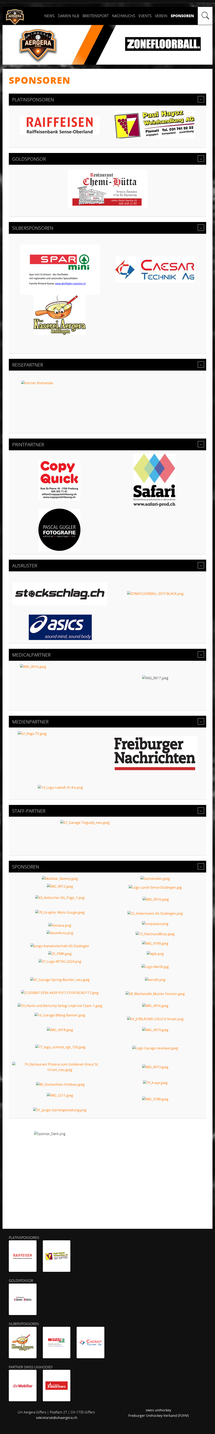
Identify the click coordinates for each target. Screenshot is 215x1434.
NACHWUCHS (123, 15)
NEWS (49, 15)
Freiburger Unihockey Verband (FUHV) (158, 1415)
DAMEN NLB (68, 15)
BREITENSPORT (96, 15)
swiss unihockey (158, 1410)
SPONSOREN (182, 15)
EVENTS (145, 15)
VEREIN (161, 15)
